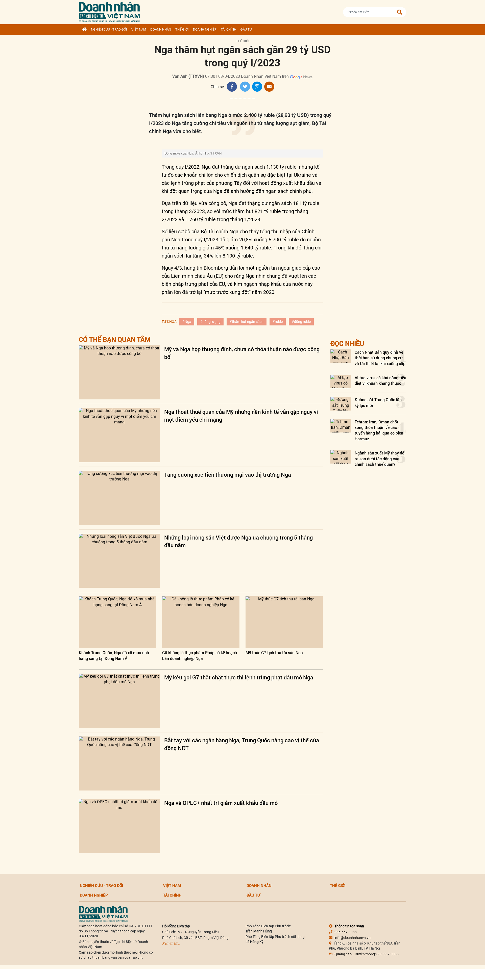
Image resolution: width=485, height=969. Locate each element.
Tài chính (228, 29)
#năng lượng (210, 322)
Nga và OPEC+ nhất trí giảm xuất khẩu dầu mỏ (221, 802)
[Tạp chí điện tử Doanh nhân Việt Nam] (109, 11)
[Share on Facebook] (232, 87)
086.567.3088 (345, 932)
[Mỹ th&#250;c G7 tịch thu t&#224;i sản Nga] (284, 622)
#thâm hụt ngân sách (246, 322)
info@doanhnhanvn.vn (352, 938)
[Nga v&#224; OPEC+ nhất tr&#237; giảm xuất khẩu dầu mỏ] (119, 826)
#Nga (186, 322)
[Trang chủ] (84, 29)
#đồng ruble (301, 322)
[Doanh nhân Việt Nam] (103, 913)
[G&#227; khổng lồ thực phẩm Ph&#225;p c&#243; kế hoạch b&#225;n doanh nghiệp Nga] (200, 622)
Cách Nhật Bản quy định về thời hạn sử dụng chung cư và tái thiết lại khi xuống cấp (380, 357)
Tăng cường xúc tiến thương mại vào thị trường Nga (227, 474)
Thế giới (182, 29)
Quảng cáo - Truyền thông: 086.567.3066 (366, 954)
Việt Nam (138, 29)
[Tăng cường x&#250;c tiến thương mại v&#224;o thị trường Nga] (119, 498)
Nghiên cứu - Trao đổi (109, 29)
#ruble (278, 322)
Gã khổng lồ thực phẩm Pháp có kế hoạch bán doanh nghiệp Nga (199, 655)
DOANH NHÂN (160, 29)
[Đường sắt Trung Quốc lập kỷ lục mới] (340, 403)
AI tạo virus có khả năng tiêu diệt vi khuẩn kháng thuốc (380, 380)
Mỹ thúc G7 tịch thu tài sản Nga (274, 652)
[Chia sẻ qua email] (269, 87)
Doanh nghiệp (204, 29)
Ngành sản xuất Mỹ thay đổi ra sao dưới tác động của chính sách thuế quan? (380, 458)
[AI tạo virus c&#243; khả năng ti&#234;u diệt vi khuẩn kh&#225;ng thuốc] (340, 381)
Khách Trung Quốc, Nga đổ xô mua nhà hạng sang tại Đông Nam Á (114, 655)
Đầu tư (246, 29)
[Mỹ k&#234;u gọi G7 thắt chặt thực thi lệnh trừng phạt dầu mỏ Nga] (119, 701)
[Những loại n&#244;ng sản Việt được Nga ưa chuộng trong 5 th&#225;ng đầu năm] (119, 561)
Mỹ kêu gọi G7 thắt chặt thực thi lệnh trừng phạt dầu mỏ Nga (238, 677)
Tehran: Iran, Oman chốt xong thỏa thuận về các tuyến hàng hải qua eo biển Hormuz (379, 430)
